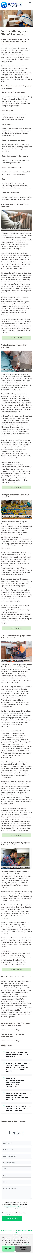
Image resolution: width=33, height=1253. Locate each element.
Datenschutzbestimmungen (12, 1206)
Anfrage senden (11, 1218)
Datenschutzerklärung (16, 1235)
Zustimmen (8, 1249)
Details (26, 1245)
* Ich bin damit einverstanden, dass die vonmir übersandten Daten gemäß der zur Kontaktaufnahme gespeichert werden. (15, 1205)
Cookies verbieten (23, 1248)
